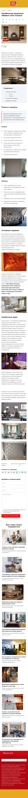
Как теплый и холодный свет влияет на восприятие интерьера (14, 657)
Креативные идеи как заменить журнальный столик (12, 602)
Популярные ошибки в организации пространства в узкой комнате (13, 630)
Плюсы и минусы (11, 91)
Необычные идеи (11, 100)
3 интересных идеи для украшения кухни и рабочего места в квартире (13, 575)
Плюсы (11, 94)
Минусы (11, 96)
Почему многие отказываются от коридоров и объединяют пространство (12, 741)
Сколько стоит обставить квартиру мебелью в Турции (13, 548)
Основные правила (12, 98)
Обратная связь (8, 753)
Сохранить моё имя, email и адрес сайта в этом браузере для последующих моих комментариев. (14, 511)
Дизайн (5, 40)
